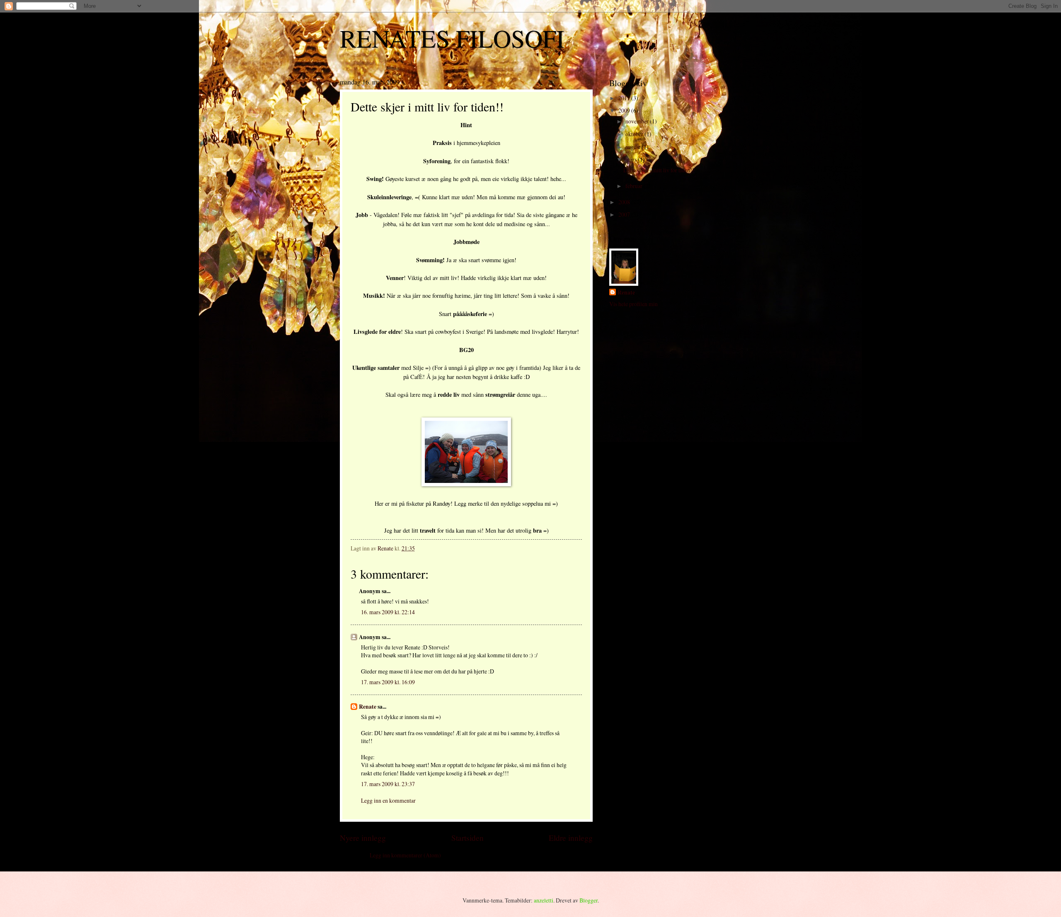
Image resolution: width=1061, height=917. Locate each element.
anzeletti (543, 900)
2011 (624, 98)
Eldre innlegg (571, 838)
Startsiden (467, 838)
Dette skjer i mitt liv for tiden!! (658, 170)
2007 (624, 214)
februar (634, 186)
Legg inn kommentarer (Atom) (405, 855)
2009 (624, 110)
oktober (634, 134)
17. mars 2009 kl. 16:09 (388, 682)
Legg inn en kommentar (388, 800)
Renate (367, 706)
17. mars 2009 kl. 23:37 (388, 784)
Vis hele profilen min (633, 304)
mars (631, 159)
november (637, 121)
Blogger (588, 900)
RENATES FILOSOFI (452, 38)
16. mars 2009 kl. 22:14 (388, 612)
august (633, 147)
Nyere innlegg (363, 838)
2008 (624, 202)
